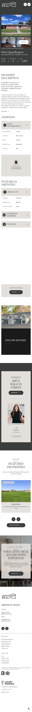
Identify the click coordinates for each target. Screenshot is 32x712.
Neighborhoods (6, 641)
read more (8, 343)
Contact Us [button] (4, 648)
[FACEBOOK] (3, 628)
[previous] (14, 519)
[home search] (25, 4)
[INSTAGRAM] (7, 628)
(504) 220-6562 (5, 612)
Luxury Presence (13, 686)
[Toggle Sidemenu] (29, 4)
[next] (18, 519)
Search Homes (5, 646)
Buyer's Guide (5, 658)
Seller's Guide (5, 660)
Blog (2, 656)
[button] (16, 574)
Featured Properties (7, 639)
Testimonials (5, 663)
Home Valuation (6, 644)
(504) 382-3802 (17, 166)
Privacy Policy (5, 692)
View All (23, 42)
